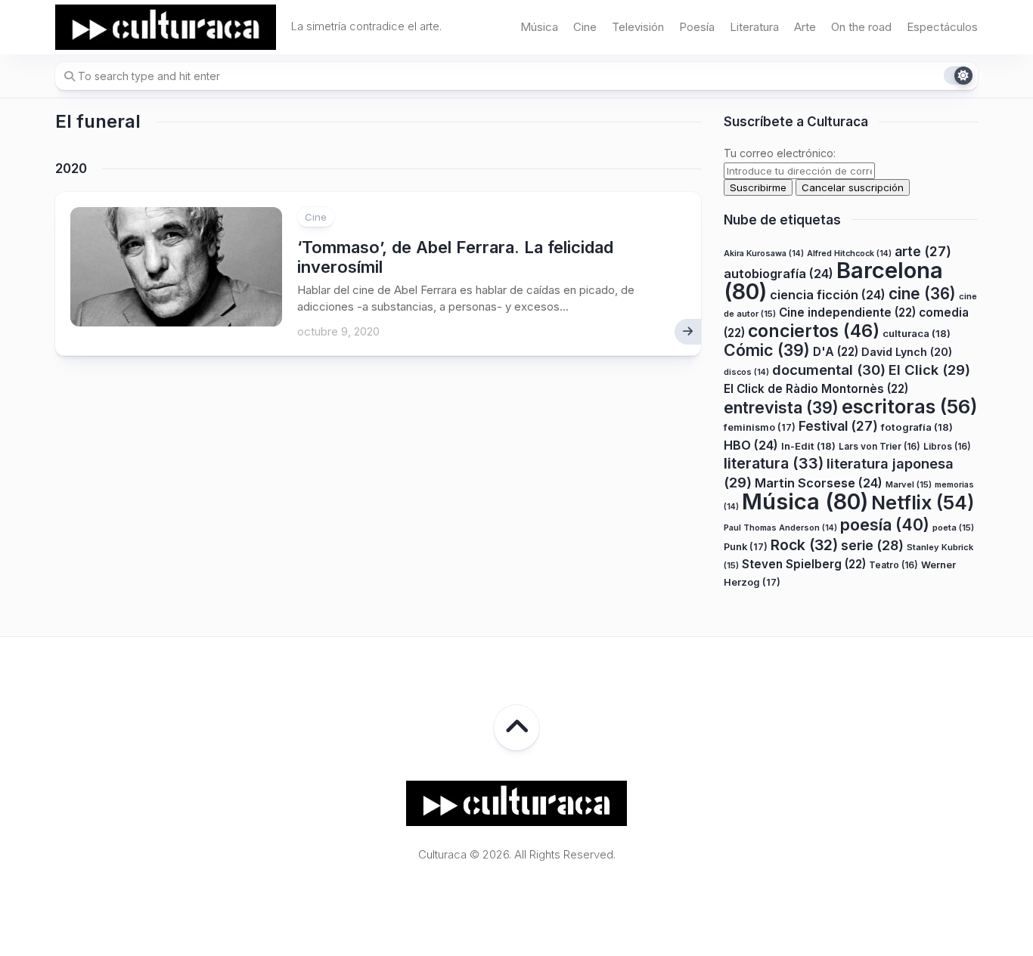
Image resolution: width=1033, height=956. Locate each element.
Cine (585, 27)
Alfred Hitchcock (849, 253)
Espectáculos (942, 27)
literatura (774, 463)
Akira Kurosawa (764, 253)
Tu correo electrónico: (780, 153)
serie (872, 545)
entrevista (781, 407)
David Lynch (906, 351)
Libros (947, 446)
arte (923, 251)
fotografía (917, 427)
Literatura (754, 27)
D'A (835, 352)
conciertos (813, 331)
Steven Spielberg (804, 564)
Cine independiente (847, 312)
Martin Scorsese (819, 482)
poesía (884, 524)
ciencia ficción (828, 294)
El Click (929, 369)
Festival (838, 426)
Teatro (893, 565)
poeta (953, 527)
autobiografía (778, 273)
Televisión (638, 27)
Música (539, 27)
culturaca (917, 333)
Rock (804, 545)
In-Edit (808, 446)
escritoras (910, 406)
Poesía (697, 27)
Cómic (767, 350)
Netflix (922, 502)
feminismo (760, 427)
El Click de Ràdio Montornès (816, 389)
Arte (805, 27)
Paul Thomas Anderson (780, 528)
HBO (751, 445)
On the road (861, 27)
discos (746, 372)
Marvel (909, 484)
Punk (746, 546)
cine (922, 293)
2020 (71, 168)
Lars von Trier (879, 446)
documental (829, 369)
